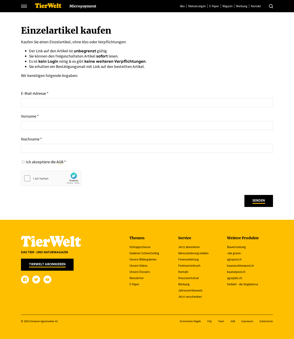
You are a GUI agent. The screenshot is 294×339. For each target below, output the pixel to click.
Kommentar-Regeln (190, 321)
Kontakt (256, 6)
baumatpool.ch (236, 272)
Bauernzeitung (236, 247)
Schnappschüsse (140, 247)
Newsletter (136, 278)
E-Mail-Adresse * (34, 93)
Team (221, 321)
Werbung (241, 6)
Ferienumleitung (188, 259)
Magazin (227, 6)
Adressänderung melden (193, 253)
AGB (59, 161)
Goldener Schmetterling (144, 253)
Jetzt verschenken (190, 297)
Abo (182, 6)
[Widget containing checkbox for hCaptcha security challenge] (51, 178)
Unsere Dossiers (139, 272)
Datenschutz (266, 321)
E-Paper (214, 6)
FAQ (209, 321)
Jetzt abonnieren (189, 247)
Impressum (247, 321)
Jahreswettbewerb (190, 290)
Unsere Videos (138, 265)
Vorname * (30, 116)
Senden (258, 201)
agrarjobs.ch (234, 278)
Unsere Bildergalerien (143, 259)
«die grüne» (234, 253)
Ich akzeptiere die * (46, 161)
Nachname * (31, 138)
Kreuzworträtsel (188, 278)
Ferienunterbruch (189, 265)
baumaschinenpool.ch (240, 265)
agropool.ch (234, 259)
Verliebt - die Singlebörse (242, 284)
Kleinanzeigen (197, 6)
